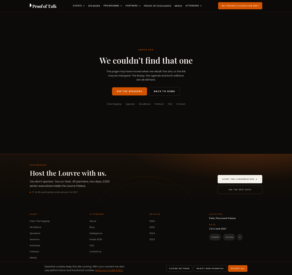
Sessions (35, 239)
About (93, 221)
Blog (92, 227)
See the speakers (129, 91)
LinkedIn (215, 237)
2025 (152, 227)
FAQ (170, 104)
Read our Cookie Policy (109, 270)
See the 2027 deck (240, 189)
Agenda (130, 104)
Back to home (164, 91)
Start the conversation (242, 180)
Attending (192, 5)
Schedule (35, 245)
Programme (111, 5)
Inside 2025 (96, 239)
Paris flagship (114, 104)
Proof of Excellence (157, 5)
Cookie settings (179, 268)
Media (178, 5)
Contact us (95, 251)
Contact (180, 104)
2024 (152, 233)
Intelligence (96, 233)
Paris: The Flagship (40, 221)
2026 (152, 221)
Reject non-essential (210, 268)
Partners (132, 5)
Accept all (238, 268)
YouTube (229, 237)
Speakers (94, 5)
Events (77, 5)
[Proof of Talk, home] (43, 6)
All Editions (35, 227)
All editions (145, 104)
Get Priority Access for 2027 (240, 5)
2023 (152, 239)
